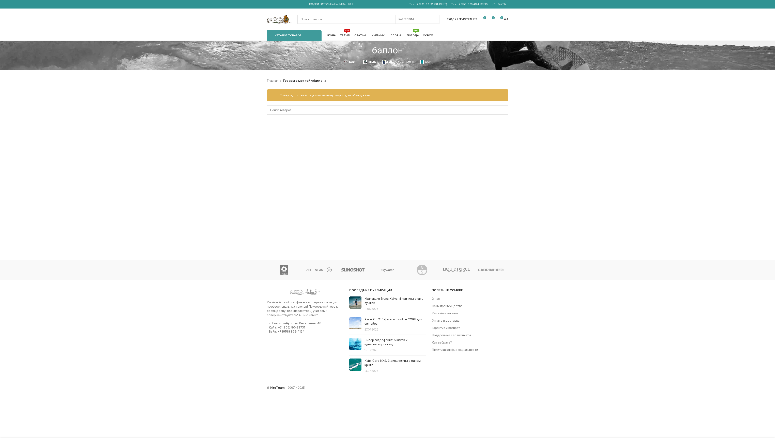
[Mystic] (284, 270)
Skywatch (387, 270)
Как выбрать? (442, 342)
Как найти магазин (445, 313)
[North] (422, 270)
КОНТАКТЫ (499, 4)
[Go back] (367, 50)
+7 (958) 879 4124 (468, 4)
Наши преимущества (447, 306)
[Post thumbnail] (355, 303)
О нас (436, 299)
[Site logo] (280, 19)
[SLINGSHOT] (353, 270)
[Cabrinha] (491, 270)
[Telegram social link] (302, 4)
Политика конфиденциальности (455, 350)
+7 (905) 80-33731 (426, 4)
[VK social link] (297, 4)
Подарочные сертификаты (451, 335)
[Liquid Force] (456, 270)
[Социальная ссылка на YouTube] (281, 4)
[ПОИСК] (434, 19)
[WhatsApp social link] (292, 4)
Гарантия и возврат (446, 328)
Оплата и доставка (446, 320)
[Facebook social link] (271, 4)
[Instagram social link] (276, 4)
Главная (272, 81)
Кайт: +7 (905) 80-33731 (287, 327)
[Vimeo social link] (286, 4)
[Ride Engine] (318, 270)
